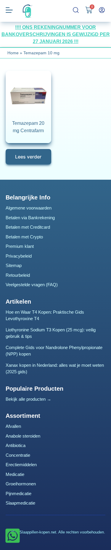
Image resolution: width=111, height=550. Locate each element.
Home (13, 52)
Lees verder (28, 157)
